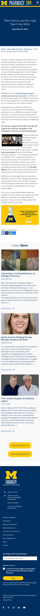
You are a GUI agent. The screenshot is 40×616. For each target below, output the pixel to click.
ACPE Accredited (12, 503)
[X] (8, 607)
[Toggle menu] (38, 2)
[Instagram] (13, 607)
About (5, 542)
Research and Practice (10, 524)
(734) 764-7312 (12, 492)
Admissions (6, 521)
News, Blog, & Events (15, 49)
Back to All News (19, 445)
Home (3, 49)
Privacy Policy (7, 584)
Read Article (6, 308)
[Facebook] (3, 607)
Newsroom (28, 49)
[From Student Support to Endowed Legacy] (20, 385)
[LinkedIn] (18, 607)
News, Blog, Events (19, 454)
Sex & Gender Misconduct (11, 531)
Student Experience (9, 528)
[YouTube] (24, 607)
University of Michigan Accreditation (14, 507)
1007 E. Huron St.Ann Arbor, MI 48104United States (14, 497)
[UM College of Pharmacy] (11, 478)
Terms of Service (20, 584)
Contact (5, 545)
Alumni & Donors (8, 535)
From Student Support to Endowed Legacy (17, 399)
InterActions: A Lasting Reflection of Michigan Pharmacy (18, 274)
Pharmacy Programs (9, 517)
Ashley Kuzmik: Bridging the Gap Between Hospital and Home (16, 338)
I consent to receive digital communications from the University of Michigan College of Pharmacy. (20, 571)
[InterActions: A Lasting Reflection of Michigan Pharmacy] (20, 260)
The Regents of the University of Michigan (21, 595)
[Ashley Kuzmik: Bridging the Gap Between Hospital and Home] (20, 323)
